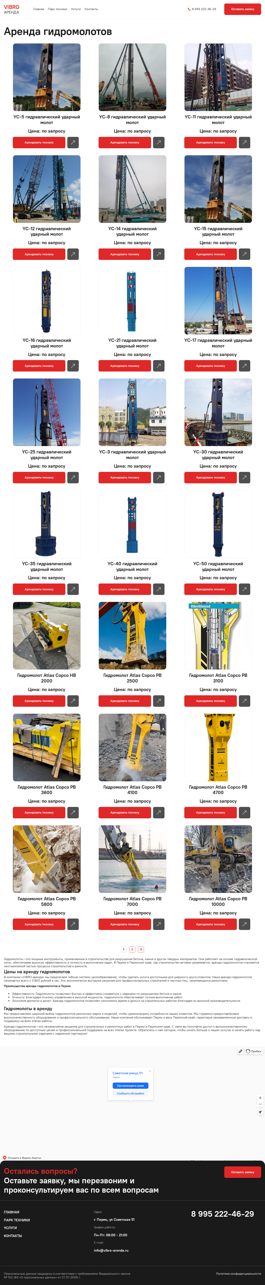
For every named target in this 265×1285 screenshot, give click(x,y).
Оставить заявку (242, 9)
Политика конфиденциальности (238, 1273)
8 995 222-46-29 (203, 9)
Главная (38, 9)
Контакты (91, 9)
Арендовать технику (39, 142)
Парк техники (57, 9)
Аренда (11, 9)
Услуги (76, 9)
